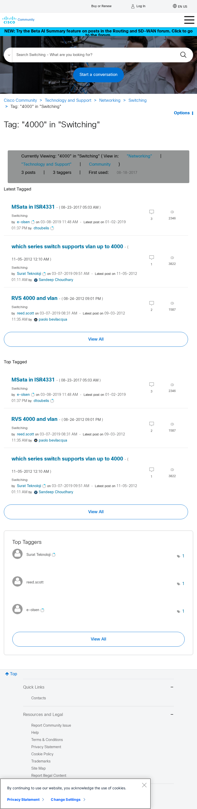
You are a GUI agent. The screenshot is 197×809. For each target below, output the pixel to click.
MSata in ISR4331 (56, 207)
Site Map (38, 768)
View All (96, 339)
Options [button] (182, 113)
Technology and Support (68, 101)
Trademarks (41, 761)
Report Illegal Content (48, 776)
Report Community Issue (51, 725)
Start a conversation (98, 75)
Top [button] (13, 674)
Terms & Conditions (47, 740)
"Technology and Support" (46, 164)
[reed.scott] (29, 588)
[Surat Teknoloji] (36, 560)
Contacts (38, 698)
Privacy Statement (23, 799)
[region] (75, 793)
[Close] (144, 785)
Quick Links (33, 687)
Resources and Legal (43, 715)
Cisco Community (20, 101)
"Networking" (139, 156)
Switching (138, 101)
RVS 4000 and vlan (57, 298)
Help (35, 733)
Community (100, 164)
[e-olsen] (30, 615)
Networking (110, 101)
